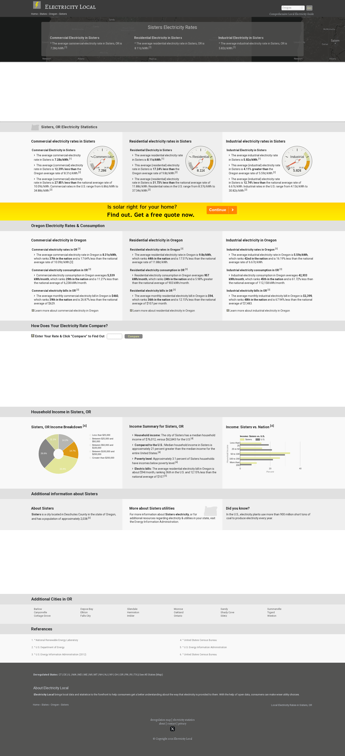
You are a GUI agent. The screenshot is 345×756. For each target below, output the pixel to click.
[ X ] (234, 346)
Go (309, 8)
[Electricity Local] (39, 6)
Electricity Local (70, 6)
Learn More (130, 379)
